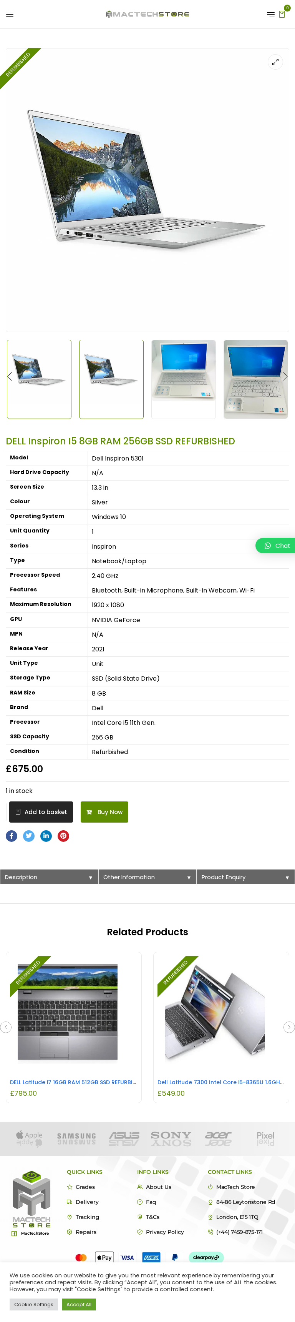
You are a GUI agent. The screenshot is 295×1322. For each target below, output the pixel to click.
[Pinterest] (63, 836)
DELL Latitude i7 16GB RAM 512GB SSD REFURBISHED (78, 1082)
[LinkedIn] (46, 836)
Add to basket (46, 812)
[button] (281, 13)
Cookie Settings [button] (33, 1304)
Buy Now (110, 812)
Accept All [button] (78, 1304)
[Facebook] (11, 836)
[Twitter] (29, 836)
